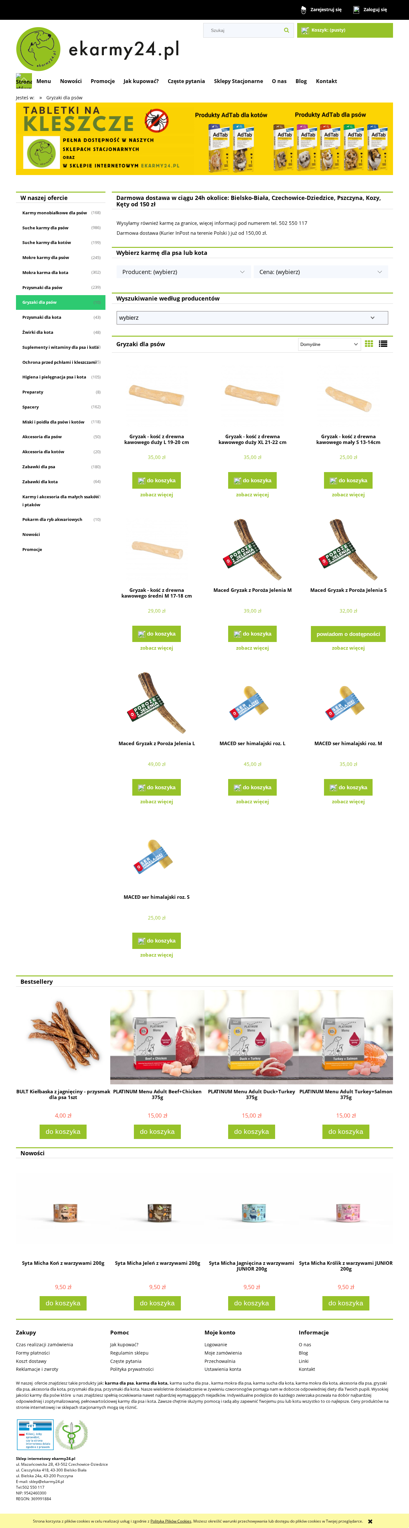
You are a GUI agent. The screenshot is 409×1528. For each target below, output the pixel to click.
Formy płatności (33, 1353)
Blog (303, 1353)
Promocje (32, 549)
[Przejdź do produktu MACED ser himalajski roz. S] (157, 857)
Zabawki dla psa (38, 467)
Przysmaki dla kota (41, 317)
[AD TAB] (204, 138)
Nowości (31, 534)
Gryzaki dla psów (39, 302)
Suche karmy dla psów (45, 228)
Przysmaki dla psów (42, 287)
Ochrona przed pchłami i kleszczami (59, 362)
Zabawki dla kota (40, 482)
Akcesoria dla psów (42, 436)
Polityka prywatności (132, 1369)
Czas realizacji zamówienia (44, 1344)
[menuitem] (44, 81)
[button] (157, 494)
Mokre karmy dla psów (45, 257)
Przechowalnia (219, 1361)
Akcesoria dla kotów (43, 452)
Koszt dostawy (31, 1361)
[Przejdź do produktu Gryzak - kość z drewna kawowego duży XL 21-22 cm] (252, 397)
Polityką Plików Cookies (170, 1521)
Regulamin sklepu (129, 1353)
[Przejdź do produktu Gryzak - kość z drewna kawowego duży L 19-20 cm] (157, 397)
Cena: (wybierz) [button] (279, 272)
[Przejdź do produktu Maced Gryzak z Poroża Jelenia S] (348, 550)
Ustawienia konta (222, 1369)
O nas (305, 1344)
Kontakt (307, 1369)
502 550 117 (33, 1487)
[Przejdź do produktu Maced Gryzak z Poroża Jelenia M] (252, 550)
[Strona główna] (100, 46)
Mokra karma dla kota (45, 272)
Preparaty (32, 392)
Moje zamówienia (223, 1353)
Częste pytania (126, 1361)
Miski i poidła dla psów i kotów (53, 422)
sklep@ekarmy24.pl (46, 1481)
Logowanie (215, 1344)
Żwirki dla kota (37, 332)
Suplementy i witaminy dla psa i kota (60, 347)
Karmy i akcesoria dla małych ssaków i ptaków (60, 501)
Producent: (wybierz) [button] (149, 272)
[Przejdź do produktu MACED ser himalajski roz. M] (348, 704)
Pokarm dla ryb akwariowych (52, 519)
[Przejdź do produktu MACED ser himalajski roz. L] (252, 704)
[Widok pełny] (383, 343)
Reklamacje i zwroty (37, 1369)
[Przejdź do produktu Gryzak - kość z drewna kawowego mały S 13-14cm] (348, 397)
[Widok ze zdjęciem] (369, 343)
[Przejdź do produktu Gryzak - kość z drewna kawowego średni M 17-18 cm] (157, 550)
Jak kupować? (124, 1344)
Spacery (30, 407)
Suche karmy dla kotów (46, 242)
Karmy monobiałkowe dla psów (54, 213)
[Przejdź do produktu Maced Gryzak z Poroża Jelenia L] (157, 704)
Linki (304, 1361)
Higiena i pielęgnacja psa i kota (54, 377)
